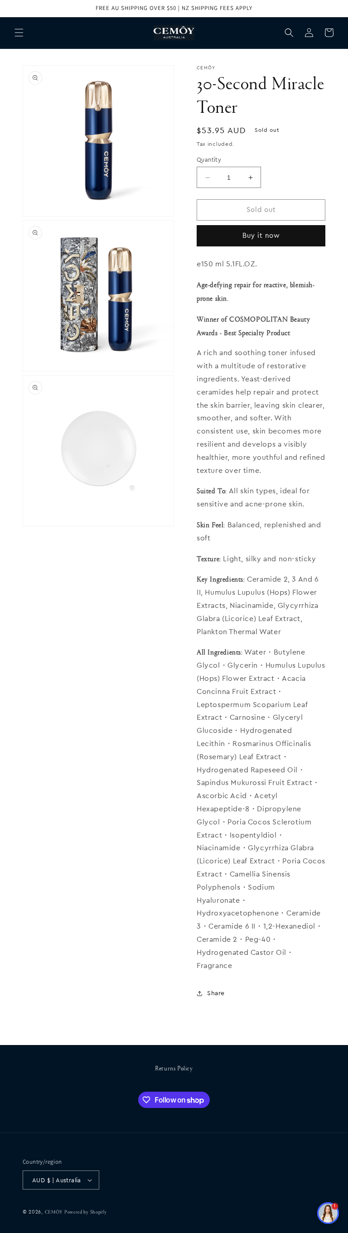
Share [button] (216, 993)
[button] (19, 33)
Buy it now (261, 235)
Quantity (209, 160)
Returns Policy (174, 1068)
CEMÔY (54, 1211)
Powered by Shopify (85, 1211)
